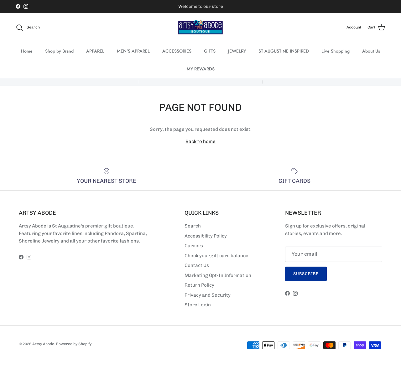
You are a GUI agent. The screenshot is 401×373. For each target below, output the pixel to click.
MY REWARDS (201, 69)
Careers (194, 245)
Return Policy (199, 285)
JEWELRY (237, 51)
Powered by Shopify (73, 344)
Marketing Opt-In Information (218, 275)
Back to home (200, 141)
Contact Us (197, 265)
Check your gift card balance (216, 255)
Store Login (198, 305)
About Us (371, 51)
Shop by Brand (59, 51)
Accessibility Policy (206, 236)
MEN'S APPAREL (133, 51)
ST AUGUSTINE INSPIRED (283, 51)
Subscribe (306, 273)
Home (27, 51)
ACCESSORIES (176, 51)
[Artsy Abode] (200, 27)
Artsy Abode (43, 344)
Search (193, 226)
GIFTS (210, 51)
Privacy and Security (208, 295)
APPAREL (95, 51)
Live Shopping (335, 51)
